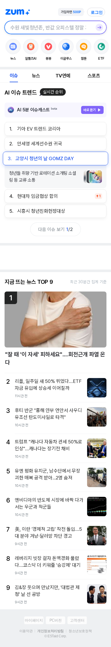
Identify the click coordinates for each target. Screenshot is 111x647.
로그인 (97, 12)
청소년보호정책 (80, 631)
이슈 (14, 76)
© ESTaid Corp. (55, 636)
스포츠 (94, 76)
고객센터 (77, 620)
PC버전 (55, 620)
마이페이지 (34, 620)
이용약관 (25, 631)
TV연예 (63, 76)
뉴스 (36, 76)
